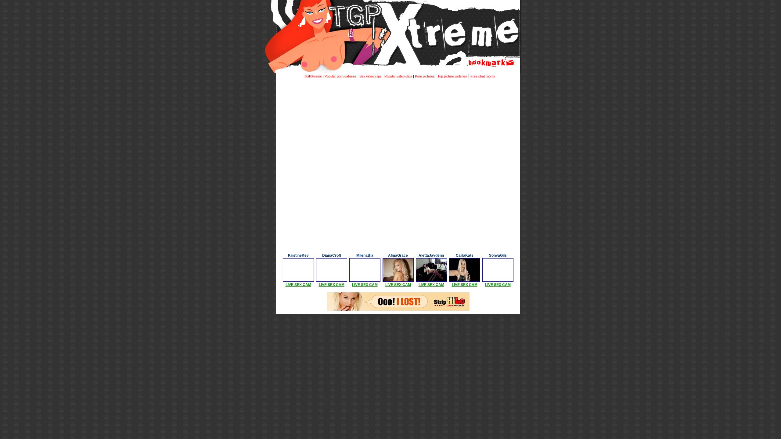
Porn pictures (425, 76)
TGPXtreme (313, 76)
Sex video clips (370, 76)
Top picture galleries (452, 76)
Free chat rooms (482, 76)
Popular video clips (398, 76)
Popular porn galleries (341, 76)
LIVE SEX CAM (298, 285)
